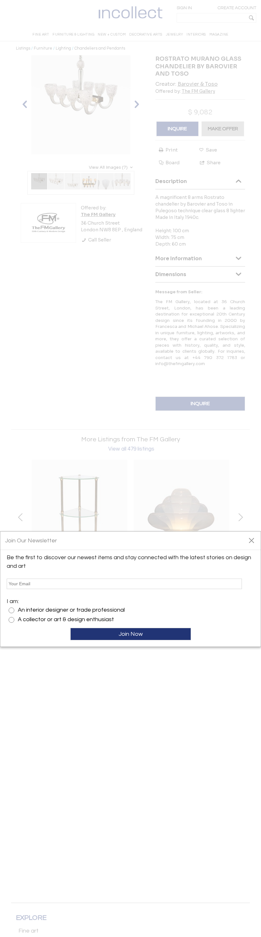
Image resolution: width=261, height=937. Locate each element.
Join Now (131, 634)
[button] (251, 540)
